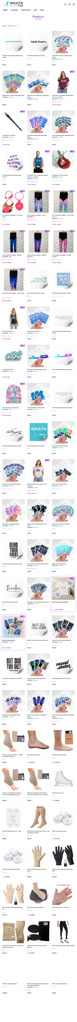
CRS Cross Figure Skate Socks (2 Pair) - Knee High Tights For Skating (38, 832)
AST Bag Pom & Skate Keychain (60, 175)
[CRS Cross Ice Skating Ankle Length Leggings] (63, 932)
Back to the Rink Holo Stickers (59, 484)
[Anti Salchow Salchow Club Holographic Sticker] (38, 122)
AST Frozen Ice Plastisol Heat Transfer (61, 293)
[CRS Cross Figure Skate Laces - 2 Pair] (13, 817)
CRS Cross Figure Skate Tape (59, 831)
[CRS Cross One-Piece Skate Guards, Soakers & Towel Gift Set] (38, 1010)
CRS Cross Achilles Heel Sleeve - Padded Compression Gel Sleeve (12, 755)
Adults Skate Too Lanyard (8, 135)
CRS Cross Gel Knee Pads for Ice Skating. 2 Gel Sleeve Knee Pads (12, 946)
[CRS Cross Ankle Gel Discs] (38, 741)
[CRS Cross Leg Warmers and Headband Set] (13, 1010)
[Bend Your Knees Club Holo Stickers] (63, 510)
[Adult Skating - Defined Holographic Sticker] (13, 82)
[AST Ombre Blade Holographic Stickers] (38, 356)
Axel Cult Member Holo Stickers (60, 446)
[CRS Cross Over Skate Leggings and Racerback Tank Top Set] (63, 1010)
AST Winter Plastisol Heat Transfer (35, 446)
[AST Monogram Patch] (13, 356)
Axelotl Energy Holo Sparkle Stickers (11, 484)
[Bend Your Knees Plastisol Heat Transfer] (13, 550)
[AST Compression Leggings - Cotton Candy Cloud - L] (63, 201)
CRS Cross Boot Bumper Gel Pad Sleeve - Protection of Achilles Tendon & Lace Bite (37, 793)
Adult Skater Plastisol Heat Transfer (36, 55)
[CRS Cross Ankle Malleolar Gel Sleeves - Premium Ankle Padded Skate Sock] (13, 779)
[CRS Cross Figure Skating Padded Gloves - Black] (63, 856)
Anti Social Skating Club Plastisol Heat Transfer (11, 176)
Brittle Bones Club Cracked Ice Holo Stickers (38, 602)
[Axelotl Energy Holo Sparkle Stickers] (13, 470)
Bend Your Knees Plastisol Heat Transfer (12, 564)
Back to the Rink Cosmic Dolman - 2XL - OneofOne (37, 485)
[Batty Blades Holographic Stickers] (13, 510)
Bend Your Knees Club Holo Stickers (61, 524)
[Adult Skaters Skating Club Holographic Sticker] (63, 42)
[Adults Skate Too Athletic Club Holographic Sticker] (38, 82)
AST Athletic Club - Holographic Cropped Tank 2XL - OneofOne (37, 176)
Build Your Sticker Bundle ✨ (9, 640)
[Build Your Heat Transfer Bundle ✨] (63, 588)
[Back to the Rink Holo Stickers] (63, 470)
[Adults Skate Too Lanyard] (13, 122)
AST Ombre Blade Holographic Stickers (37, 369)
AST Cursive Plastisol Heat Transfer (36, 293)
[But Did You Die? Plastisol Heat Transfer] (13, 665)
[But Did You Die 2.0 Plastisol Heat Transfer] (38, 626)
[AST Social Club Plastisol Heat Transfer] (13, 432)
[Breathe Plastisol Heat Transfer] (13, 588)
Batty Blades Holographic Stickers (10, 524)
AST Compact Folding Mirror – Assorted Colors (12, 216)
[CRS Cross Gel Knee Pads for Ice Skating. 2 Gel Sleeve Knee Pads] (13, 932)
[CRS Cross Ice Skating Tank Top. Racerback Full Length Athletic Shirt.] (38, 970)
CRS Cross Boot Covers (58, 793)
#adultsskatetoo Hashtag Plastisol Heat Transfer (12, 56)
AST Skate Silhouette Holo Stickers (36, 407)
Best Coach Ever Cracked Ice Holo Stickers (37, 564)
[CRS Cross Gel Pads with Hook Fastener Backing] (38, 932)
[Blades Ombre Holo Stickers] (63, 550)
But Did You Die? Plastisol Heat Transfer (12, 678)
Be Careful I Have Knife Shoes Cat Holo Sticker (36, 524)
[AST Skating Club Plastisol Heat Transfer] (63, 394)
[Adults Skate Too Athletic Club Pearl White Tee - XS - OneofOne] (63, 82)
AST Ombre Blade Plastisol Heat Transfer (62, 369)
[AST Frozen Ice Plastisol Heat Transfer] (63, 279)
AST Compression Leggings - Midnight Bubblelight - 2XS (11, 256)
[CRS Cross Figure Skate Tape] (63, 817)
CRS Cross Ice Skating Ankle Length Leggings (63, 945)
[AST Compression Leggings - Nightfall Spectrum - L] (38, 241)
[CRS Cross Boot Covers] (63, 779)
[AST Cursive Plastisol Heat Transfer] (38, 279)
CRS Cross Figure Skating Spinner (35, 907)
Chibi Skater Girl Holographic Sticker (11, 715)
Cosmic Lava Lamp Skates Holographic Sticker (37, 715)
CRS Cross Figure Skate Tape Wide (10, 869)
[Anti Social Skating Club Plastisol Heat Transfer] (13, 161)
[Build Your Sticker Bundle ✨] (13, 626)
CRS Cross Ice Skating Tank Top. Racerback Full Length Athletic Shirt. (38, 984)
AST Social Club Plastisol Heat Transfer (12, 446)
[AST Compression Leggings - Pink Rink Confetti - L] (63, 241)
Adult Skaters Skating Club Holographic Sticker (62, 56)
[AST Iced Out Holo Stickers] (38, 318)
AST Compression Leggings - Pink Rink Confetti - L (61, 256)
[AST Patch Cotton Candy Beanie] (13, 394)
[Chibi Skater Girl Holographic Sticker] (13, 701)
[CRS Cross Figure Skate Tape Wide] (13, 856)
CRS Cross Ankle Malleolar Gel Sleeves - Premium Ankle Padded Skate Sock (12, 793)
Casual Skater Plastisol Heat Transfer (61, 678)
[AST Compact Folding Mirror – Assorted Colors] (13, 201)
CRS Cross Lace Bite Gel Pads (59, 983)
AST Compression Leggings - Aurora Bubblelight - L (36, 216)
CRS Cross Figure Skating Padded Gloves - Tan (12, 908)
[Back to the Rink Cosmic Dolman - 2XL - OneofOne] (38, 470)
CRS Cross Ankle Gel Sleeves (59, 755)
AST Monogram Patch (7, 369)
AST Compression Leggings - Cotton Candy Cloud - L (63, 216)
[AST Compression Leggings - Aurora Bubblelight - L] (38, 201)
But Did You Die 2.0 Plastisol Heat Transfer (37, 640)
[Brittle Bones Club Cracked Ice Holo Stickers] (38, 588)
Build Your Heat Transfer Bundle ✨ (60, 602)
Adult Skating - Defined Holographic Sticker (13, 95)
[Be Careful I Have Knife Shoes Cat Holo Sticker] (38, 510)
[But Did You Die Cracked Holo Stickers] (63, 626)
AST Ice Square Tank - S (8, 331)
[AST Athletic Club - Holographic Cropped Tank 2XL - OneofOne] (38, 161)
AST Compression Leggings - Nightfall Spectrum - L (36, 256)
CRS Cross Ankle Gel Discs (33, 755)
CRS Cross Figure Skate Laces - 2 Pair (11, 831)
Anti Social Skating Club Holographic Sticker (63, 135)
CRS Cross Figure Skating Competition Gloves (36, 870)
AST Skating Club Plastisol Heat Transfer (62, 407)
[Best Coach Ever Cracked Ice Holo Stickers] (38, 550)
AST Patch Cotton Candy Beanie (10, 407)
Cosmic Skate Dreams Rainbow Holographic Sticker (63, 715)
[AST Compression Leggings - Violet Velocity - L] (13, 279)
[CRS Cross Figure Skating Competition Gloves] (38, 856)
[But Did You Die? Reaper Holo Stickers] (38, 665)
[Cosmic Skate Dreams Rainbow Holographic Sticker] (63, 701)
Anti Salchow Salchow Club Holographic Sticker (37, 136)
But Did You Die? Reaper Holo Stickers (36, 678)
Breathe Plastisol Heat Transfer (10, 602)
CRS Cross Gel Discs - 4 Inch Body (60, 907)
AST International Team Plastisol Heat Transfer (61, 332)
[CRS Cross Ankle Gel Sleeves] (63, 741)
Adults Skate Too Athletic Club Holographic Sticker (38, 96)
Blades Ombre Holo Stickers (59, 564)
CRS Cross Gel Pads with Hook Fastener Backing (37, 946)
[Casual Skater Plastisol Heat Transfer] (63, 665)
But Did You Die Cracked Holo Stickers (61, 640)
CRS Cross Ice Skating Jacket (9, 983)
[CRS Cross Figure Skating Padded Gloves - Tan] (13, 894)
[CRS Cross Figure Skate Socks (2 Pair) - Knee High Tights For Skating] (38, 817)
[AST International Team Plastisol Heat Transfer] (63, 318)
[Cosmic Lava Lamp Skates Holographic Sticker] (38, 701)
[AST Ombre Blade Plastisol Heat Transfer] (63, 356)
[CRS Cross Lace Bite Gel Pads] (63, 970)
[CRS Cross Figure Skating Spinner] (38, 894)
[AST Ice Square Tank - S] (13, 318)
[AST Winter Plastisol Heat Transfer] (38, 432)
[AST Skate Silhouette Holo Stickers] (38, 394)
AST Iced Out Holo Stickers (34, 331)
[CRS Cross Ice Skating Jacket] (13, 970)
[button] (73, 4)
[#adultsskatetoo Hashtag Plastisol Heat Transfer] (13, 42)
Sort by (4, 26)
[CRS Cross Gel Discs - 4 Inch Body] (63, 894)
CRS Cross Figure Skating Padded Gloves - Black (62, 870)
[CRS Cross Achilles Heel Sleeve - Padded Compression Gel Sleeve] (13, 741)
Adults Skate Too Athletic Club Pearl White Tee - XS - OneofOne (62, 96)
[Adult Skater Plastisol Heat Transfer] (38, 42)
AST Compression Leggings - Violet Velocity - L (13, 294)
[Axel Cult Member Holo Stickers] (63, 432)
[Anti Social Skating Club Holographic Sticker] (63, 122)
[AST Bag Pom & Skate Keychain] (63, 161)
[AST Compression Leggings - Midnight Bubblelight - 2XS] (13, 241)
